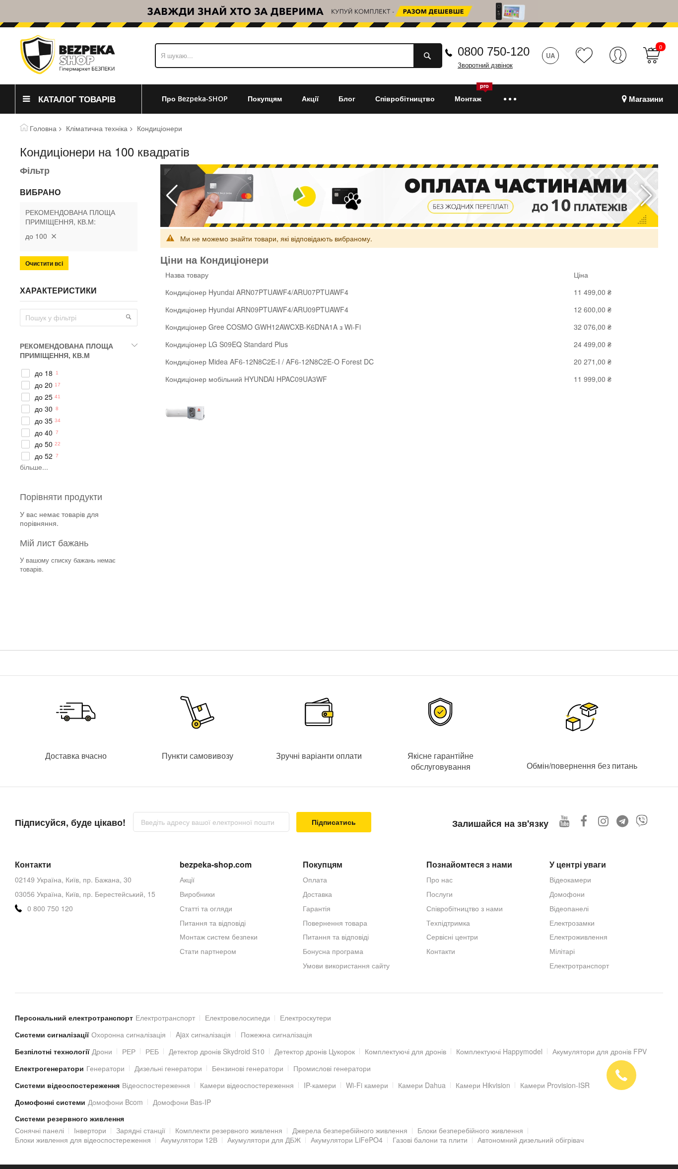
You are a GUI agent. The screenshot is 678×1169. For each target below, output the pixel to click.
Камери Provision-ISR (555, 1085)
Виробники (197, 894)
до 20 (44, 385)
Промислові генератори (332, 1068)
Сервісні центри (452, 937)
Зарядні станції (140, 1130)
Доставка (317, 894)
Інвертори (90, 1130)
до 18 (44, 373)
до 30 (44, 409)
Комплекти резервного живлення (228, 1130)
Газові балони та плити (430, 1140)
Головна (43, 128)
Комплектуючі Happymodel (499, 1051)
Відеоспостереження (156, 1085)
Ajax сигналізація (203, 1034)
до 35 (44, 421)
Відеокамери (570, 879)
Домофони (567, 894)
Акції (187, 879)
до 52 (44, 456)
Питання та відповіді (213, 923)
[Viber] (642, 820)
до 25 (44, 397)
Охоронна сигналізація (128, 1034)
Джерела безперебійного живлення (349, 1130)
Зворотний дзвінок (485, 65)
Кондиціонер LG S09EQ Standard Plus (226, 344)
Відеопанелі (569, 908)
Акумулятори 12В (189, 1140)
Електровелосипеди (237, 1018)
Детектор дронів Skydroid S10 (217, 1051)
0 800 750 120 (50, 908)
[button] (646, 196)
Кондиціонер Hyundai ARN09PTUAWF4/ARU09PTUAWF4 (256, 309)
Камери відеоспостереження (247, 1085)
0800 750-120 (494, 51)
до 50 (44, 444)
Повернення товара (335, 923)
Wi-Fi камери (367, 1085)
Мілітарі (562, 951)
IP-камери (320, 1085)
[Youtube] (564, 820)
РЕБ (152, 1051)
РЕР (129, 1051)
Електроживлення (578, 937)
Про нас (439, 879)
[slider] (339, 11)
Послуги (439, 894)
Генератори (105, 1068)
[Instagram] (603, 820)
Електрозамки (572, 923)
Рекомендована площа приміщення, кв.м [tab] (66, 350)
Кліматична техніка (97, 128)
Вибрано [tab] (40, 192)
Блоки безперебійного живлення (470, 1130)
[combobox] (298, 55)
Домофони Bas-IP (182, 1102)
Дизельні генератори (168, 1068)
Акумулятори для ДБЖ (264, 1140)
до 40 (44, 433)
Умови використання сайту (346, 965)
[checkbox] (78, 373)
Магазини (646, 99)
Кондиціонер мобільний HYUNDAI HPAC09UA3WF (246, 379)
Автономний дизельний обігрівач (530, 1140)
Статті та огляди (206, 908)
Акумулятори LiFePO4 (347, 1140)
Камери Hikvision (483, 1085)
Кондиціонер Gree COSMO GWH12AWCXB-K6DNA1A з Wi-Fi (263, 327)
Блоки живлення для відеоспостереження (83, 1140)
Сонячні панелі (39, 1130)
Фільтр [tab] (35, 170)
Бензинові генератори (247, 1068)
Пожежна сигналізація (276, 1034)
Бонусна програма (333, 951)
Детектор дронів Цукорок (314, 1051)
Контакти (440, 951)
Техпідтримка (448, 923)
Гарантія (317, 908)
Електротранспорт (579, 965)
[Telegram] (622, 820)
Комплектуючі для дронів (405, 1051)
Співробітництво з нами (464, 908)
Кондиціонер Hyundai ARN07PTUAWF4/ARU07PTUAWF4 (256, 292)
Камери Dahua (422, 1085)
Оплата (315, 879)
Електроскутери (305, 1018)
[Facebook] (584, 820)
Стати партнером (208, 951)
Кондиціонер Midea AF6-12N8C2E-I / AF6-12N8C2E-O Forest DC (269, 361)
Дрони (102, 1051)
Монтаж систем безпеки (219, 937)
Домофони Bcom (115, 1102)
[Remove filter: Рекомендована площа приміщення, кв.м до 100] (53, 235)
